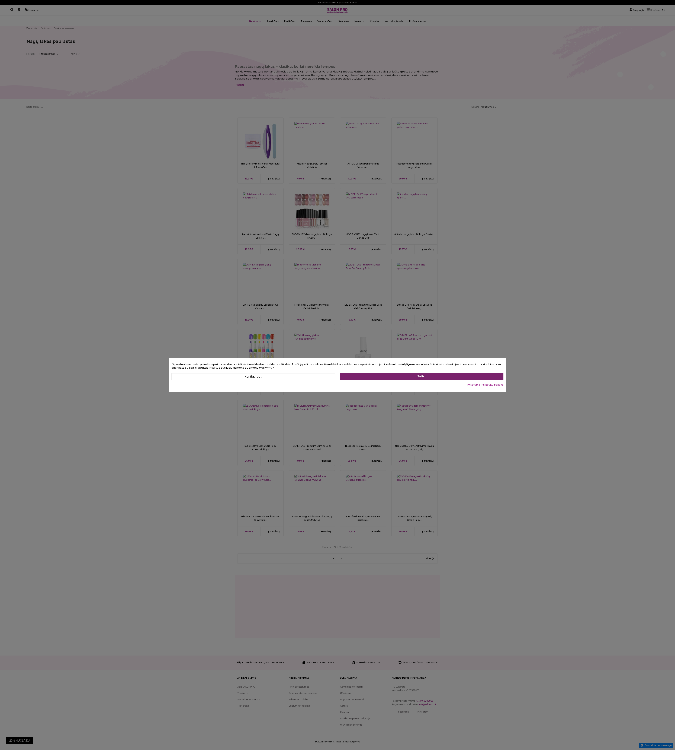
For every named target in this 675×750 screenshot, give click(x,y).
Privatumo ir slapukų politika (485, 384)
